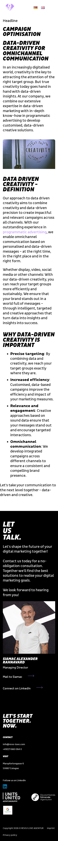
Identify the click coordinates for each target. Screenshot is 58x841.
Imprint (51, 828)
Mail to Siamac (12, 677)
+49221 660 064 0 (12, 749)
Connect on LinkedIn (17, 688)
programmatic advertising (25, 232)
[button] (51, 7)
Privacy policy (10, 835)
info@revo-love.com (14, 744)
